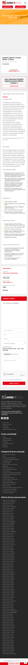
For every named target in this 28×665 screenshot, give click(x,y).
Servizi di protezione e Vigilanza (9, 489)
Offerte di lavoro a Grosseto (9, 558)
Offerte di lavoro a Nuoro (8, 587)
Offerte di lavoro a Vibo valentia (9, 653)
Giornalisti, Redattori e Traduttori (10, 469)
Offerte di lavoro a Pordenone (9, 601)
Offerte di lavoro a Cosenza (8, 541)
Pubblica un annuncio (7, 424)
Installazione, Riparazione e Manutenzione (12, 474)
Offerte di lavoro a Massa (8, 581)
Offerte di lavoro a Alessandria (9, 501)
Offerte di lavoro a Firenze (8, 551)
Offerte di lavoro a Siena (8, 622)
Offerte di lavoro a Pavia (8, 607)
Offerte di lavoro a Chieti (8, 534)
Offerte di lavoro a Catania (8, 543)
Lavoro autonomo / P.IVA (8, 443)
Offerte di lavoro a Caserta (8, 533)
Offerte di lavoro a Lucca (8, 571)
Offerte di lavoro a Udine (8, 644)
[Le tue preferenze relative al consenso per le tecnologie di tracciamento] (25, 662)
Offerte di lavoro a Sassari (8, 629)
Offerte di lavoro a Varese (8, 645)
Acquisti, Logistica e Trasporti (9, 454)
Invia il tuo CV (14, 383)
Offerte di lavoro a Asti (7, 511)
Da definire (5, 446)
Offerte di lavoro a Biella (8, 518)
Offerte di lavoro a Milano (8, 576)
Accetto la (13, 379)
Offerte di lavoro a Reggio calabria (10, 610)
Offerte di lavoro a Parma (8, 602)
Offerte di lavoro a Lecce (8, 564)
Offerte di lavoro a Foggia (8, 549)
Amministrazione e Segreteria (9, 457)
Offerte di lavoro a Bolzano (8, 528)
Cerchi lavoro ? (20, 7)
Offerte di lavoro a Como (8, 538)
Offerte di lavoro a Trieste (8, 640)
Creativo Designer (7, 462)
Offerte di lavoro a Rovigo (8, 619)
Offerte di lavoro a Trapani (8, 637)
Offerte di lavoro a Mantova (8, 577)
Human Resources (7, 471)
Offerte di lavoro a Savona (8, 630)
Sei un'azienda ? (7, 7)
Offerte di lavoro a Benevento (9, 521)
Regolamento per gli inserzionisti (10, 429)
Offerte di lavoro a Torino (8, 635)
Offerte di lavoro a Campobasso (9, 531)
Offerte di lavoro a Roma (8, 615)
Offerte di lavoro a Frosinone (9, 553)
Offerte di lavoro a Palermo (8, 591)
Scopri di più (14, 86)
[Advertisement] (14, 41)
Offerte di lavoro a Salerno (8, 620)
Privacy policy (6, 426)
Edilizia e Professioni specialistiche (10, 464)
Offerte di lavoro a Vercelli (8, 647)
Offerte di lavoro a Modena (8, 579)
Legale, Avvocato (6, 476)
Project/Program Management (9, 482)
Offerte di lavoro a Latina (8, 569)
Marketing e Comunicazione (9, 477)
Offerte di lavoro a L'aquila (8, 508)
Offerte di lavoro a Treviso (8, 642)
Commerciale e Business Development (11, 459)
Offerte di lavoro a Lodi (8, 568)
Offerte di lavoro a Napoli (8, 584)
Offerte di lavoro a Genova (8, 554)
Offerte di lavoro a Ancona (8, 503)
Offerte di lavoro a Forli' (8, 546)
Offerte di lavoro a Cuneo (8, 536)
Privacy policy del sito (16, 379)
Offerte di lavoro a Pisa (8, 599)
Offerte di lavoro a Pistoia (8, 604)
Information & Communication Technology (12, 472)
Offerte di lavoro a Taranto (8, 632)
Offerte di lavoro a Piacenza (9, 592)
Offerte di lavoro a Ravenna (8, 609)
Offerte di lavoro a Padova (8, 594)
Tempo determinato (7, 438)
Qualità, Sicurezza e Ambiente (9, 484)
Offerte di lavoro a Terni (8, 639)
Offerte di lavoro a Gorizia (8, 556)
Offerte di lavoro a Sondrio (8, 624)
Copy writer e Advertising (10, 273)
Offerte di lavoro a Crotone (8, 561)
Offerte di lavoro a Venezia (8, 648)
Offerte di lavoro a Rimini (8, 617)
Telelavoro (5, 445)
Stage (4, 437)
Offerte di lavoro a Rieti (8, 614)
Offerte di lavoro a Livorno (8, 566)
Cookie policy (6, 427)
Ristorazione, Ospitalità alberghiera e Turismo (12, 487)
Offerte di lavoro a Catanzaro (9, 544)
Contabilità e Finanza (7, 461)
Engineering (5, 466)
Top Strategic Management (8, 492)
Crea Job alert (6, 422)
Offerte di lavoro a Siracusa (8, 627)
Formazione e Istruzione (8, 467)
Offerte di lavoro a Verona (8, 652)
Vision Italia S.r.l (14, 71)
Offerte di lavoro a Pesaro (8, 606)
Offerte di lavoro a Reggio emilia (9, 612)
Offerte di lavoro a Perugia (8, 597)
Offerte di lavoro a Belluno (8, 520)
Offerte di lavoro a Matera (8, 582)
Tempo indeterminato (7, 440)
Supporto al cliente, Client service (10, 490)
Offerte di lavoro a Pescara (8, 596)
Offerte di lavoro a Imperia (8, 559)
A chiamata (5, 442)
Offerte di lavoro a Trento (8, 634)
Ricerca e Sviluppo (7, 486)
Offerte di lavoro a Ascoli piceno (9, 506)
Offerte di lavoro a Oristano (8, 589)
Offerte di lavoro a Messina (8, 574)
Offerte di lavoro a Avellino (8, 513)
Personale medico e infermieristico (10, 479)
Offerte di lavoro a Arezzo (8, 510)
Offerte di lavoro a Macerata (9, 572)
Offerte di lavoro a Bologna (8, 523)
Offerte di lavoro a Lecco (8, 563)
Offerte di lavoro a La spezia (9, 625)
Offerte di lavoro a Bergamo (9, 516)
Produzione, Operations (8, 481)
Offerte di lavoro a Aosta (8, 505)
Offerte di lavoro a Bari (8, 515)
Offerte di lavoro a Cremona (9, 539)
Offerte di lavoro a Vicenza (8, 650)
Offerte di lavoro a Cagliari (8, 530)
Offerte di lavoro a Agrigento (9, 500)
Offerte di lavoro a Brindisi (8, 525)
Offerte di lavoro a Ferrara (8, 548)
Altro (4, 456)
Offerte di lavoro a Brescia (8, 526)
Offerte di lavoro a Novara (8, 586)
